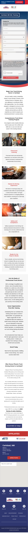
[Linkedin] (10, 491)
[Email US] (14, 506)
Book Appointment (13, 513)
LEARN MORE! (19, 2)
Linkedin (10, 493)
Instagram (18, 493)
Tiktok (25, 493)
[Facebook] (3, 491)
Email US (14, 509)
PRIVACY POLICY (14, 516)
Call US (4, 509)
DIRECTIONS (14, 458)
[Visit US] (24, 506)
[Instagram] (18, 491)
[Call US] (4, 506)
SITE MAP (14, 519)
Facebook (4, 493)
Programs (20, 513)
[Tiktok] (24, 491)
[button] (25, 7)
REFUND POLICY (22, 516)
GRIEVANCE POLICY (6, 516)
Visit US (24, 509)
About (5, 513)
